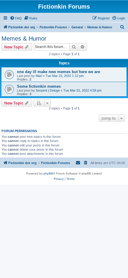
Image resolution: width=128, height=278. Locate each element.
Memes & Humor (23, 38)
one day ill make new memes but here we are (58, 72)
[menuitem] (16, 18)
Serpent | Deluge (48, 90)
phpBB (48, 173)
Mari (39, 76)
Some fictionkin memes (39, 86)
